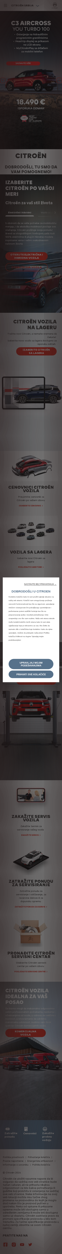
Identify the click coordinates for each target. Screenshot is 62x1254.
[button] (40, 584)
